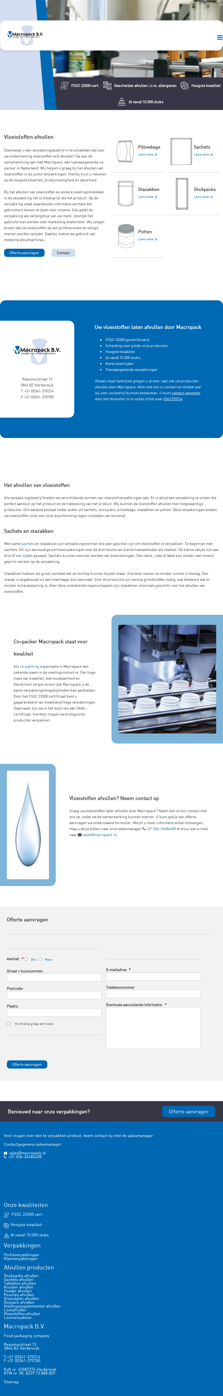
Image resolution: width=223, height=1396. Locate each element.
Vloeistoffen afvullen (22, 1313)
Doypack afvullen (19, 1302)
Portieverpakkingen (21, 1254)
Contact (63, 252)
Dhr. (34, 959)
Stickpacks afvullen (21, 1275)
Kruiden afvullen (18, 1287)
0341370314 (172, 398)
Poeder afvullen (18, 1290)
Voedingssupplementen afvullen (32, 1306)
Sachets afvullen (18, 1279)
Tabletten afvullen (20, 1283)
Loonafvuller (15, 1309)
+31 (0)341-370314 (39, 391)
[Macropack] (25, 35)
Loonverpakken (18, 1317)
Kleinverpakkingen (20, 1258)
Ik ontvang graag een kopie (34, 1024)
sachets (27, 543)
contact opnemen (185, 392)
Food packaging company (26, 1335)
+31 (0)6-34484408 (161, 828)
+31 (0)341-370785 (39, 397)
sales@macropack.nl (99, 834)
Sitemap (11, 1381)
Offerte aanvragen (24, 252)
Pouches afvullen (19, 1294)
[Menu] (220, 37)
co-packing (29, 666)
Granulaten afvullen (21, 1298)
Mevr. (49, 959)
